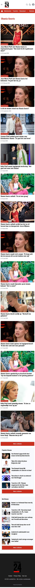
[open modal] (33, 4)
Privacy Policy (17, 576)
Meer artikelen (17, 444)
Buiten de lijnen (4, 44)
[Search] (27, 5)
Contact (10, 576)
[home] (2, 11)
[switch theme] (30, 4)
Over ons (24, 576)
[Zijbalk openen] (2, 5)
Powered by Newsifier (17, 584)
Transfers (15, 11)
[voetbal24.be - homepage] (7, 4)
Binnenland (23, 11)
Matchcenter (7, 11)
